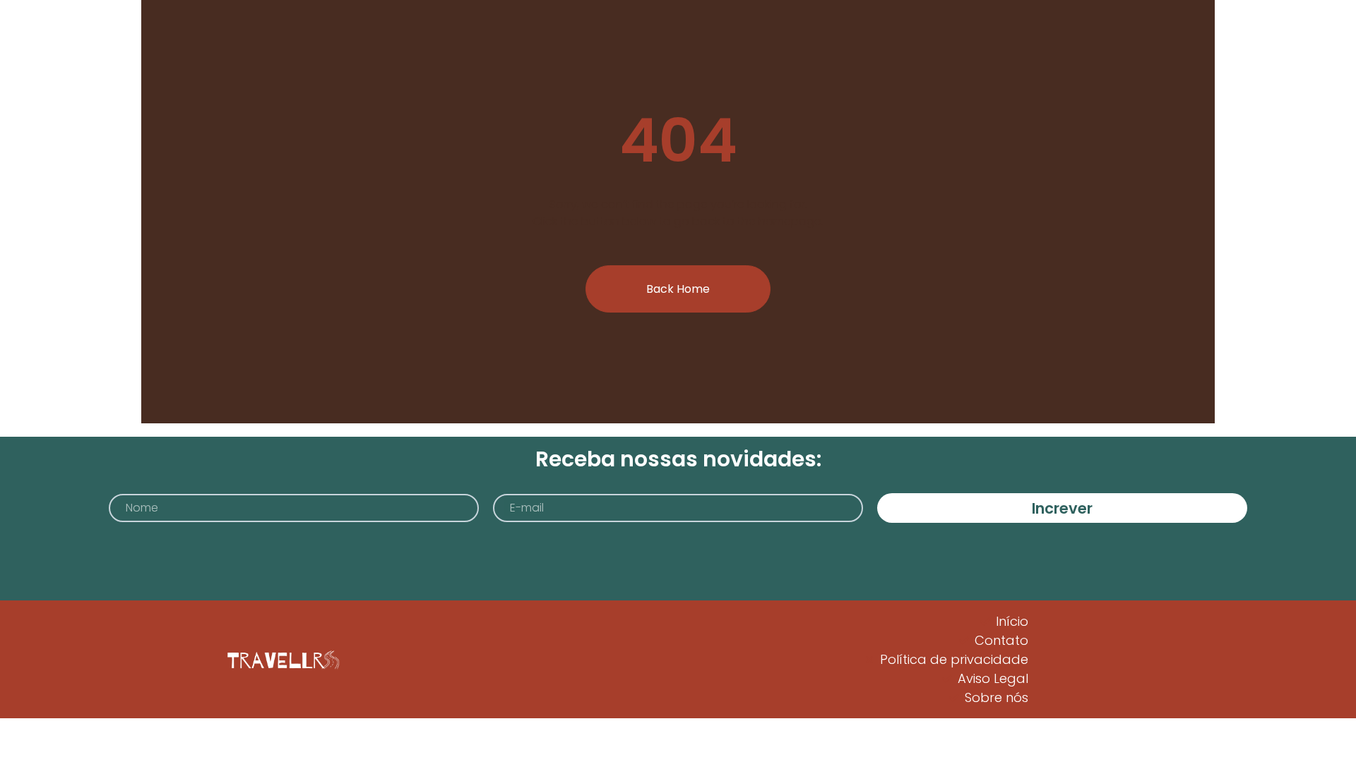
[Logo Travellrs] (281, 659)
